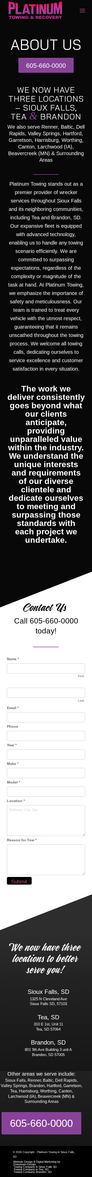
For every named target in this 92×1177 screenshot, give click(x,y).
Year (12, 745)
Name (13, 659)
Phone (12, 726)
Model (13, 782)
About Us (46, 46)
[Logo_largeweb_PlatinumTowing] (38, 10)
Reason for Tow (22, 840)
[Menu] (82, 10)
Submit (19, 881)
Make (12, 764)
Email (13, 708)
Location (16, 801)
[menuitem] (82, 10)
